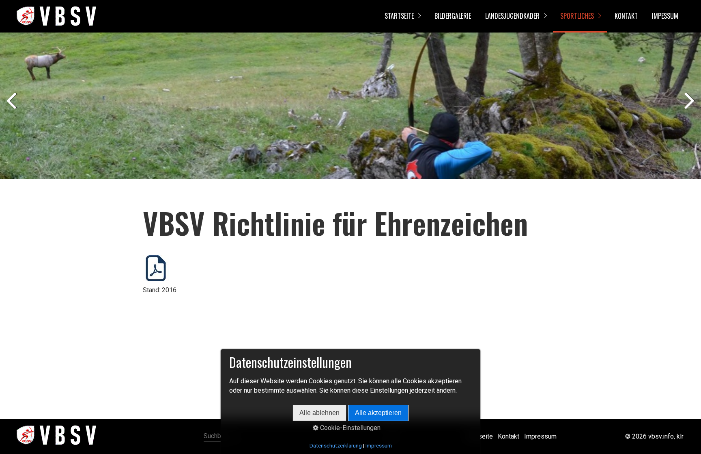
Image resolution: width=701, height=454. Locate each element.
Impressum (540, 436)
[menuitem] (402, 16)
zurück (12, 108)
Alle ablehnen (319, 412)
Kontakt (626, 16)
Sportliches (577, 16)
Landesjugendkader (512, 16)
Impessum (665, 16)
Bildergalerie (452, 16)
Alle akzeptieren (378, 412)
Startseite (399, 16)
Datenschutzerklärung (336, 446)
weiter (689, 108)
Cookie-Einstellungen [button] (349, 428)
